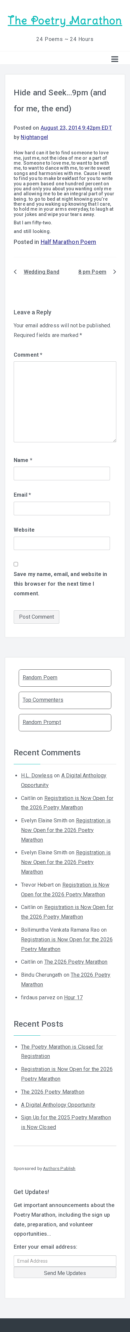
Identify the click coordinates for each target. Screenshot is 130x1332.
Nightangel (34, 137)
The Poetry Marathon (65, 20)
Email (22, 495)
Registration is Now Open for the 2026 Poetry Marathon (66, 830)
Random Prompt (42, 722)
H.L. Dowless (37, 775)
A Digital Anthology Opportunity (58, 1105)
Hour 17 (73, 997)
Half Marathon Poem (68, 242)
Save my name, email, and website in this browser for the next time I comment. (60, 584)
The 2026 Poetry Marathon (76, 962)
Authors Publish (59, 1168)
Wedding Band (41, 272)
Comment (28, 355)
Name (23, 460)
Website (24, 530)
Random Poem (40, 677)
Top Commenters (43, 700)
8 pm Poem (92, 272)
